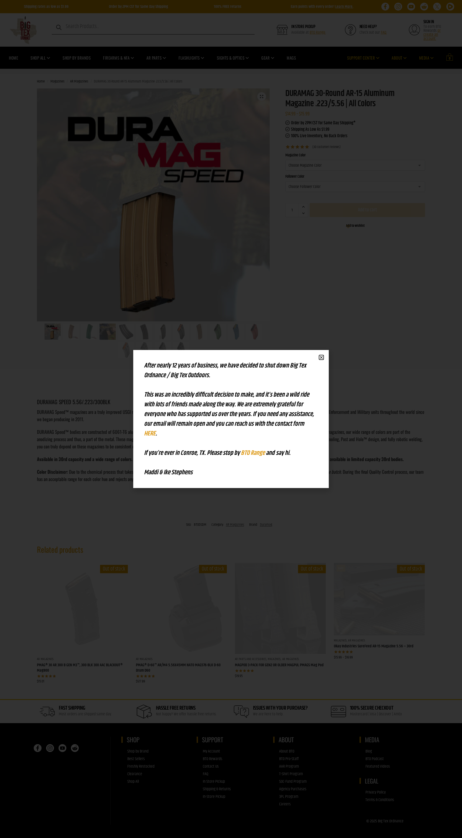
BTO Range (253, 453)
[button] (321, 357)
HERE (150, 433)
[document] (231, 419)
